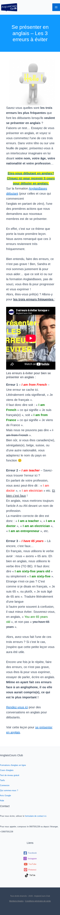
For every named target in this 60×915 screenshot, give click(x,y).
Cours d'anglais (7, 770)
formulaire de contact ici (35, 816)
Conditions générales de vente (38, 901)
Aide (2, 800)
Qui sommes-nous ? (9, 790)
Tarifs (2, 780)
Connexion (4, 785)
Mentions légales (16, 901)
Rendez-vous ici (17, 707)
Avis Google (5, 795)
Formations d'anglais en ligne (13, 765)
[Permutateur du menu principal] (56, 7)
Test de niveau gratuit (9, 775)
